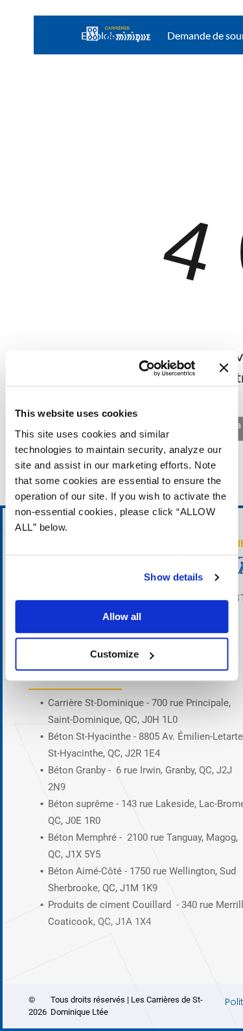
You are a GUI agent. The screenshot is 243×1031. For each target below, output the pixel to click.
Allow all (121, 616)
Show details (173, 576)
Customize (114, 654)
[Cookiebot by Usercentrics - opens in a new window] (145, 368)
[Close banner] (223, 368)
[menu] (224, 26)
